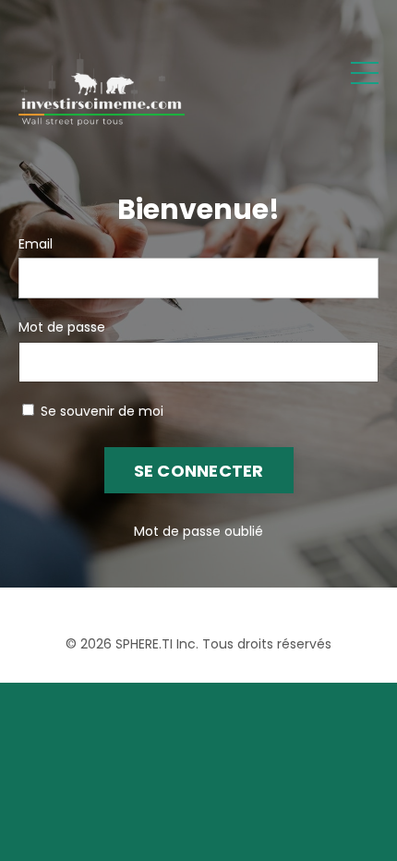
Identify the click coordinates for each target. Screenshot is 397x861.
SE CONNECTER (199, 470)
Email (35, 244)
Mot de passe (61, 327)
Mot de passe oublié (198, 531)
